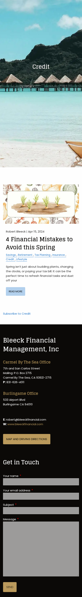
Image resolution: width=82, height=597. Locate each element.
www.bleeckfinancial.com (25, 424)
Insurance (58, 255)
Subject (23, 505)
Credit (10, 259)
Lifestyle (21, 259)
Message (24, 519)
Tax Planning (42, 255)
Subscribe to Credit (17, 314)
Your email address (31, 490)
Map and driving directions (26, 439)
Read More (15, 291)
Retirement (25, 255)
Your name (25, 476)
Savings (11, 255)
